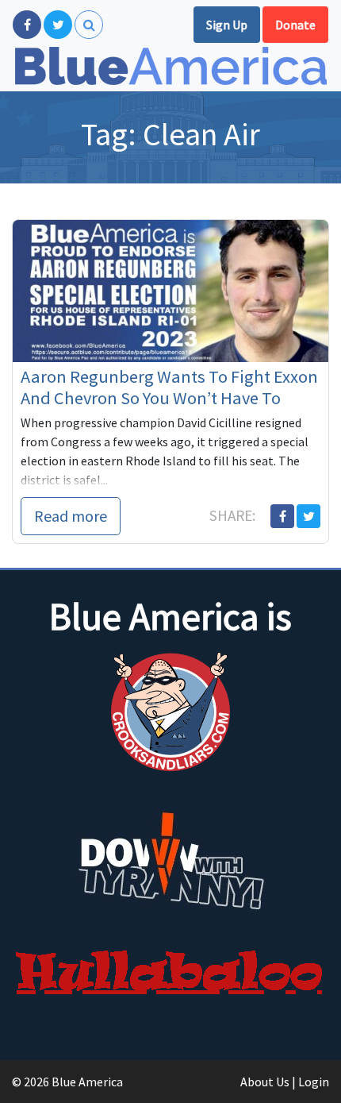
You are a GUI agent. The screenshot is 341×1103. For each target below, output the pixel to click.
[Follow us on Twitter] (58, 24)
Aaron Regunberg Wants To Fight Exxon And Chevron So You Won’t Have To (169, 387)
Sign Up (226, 25)
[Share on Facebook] (282, 516)
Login (313, 1082)
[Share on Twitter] (308, 516)
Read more (70, 516)
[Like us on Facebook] (27, 24)
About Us (264, 1082)
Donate (295, 25)
